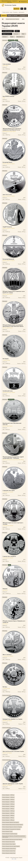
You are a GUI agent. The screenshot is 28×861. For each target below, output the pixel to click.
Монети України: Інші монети (8, 841)
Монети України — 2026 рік (8, 797)
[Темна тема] (25, 9)
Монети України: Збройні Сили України (10, 822)
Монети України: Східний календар (9, 833)
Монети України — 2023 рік (8, 804)
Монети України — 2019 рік (8, 813)
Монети (4, 15)
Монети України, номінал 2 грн (8, 853)
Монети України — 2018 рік (8, 815)
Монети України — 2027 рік (8, 795)
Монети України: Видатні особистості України (11, 826)
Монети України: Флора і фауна (8, 844)
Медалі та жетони (12, 15)
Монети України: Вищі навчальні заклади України (12, 824)
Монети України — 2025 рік (8, 799)
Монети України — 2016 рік (8, 820)
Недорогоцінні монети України (12, 19)
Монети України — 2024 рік (8, 801)
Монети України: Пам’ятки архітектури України (12, 839)
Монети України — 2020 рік (8, 810)
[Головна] (3, 19)
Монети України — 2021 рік (8, 808)
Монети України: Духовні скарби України (10, 846)
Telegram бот (24, 1)
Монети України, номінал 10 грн (9, 848)
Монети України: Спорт (7, 831)
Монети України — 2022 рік (8, 806)
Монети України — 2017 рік (8, 817)
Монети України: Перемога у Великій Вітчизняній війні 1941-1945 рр (13, 836)
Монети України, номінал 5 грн (8, 850)
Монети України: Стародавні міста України (11, 829)
